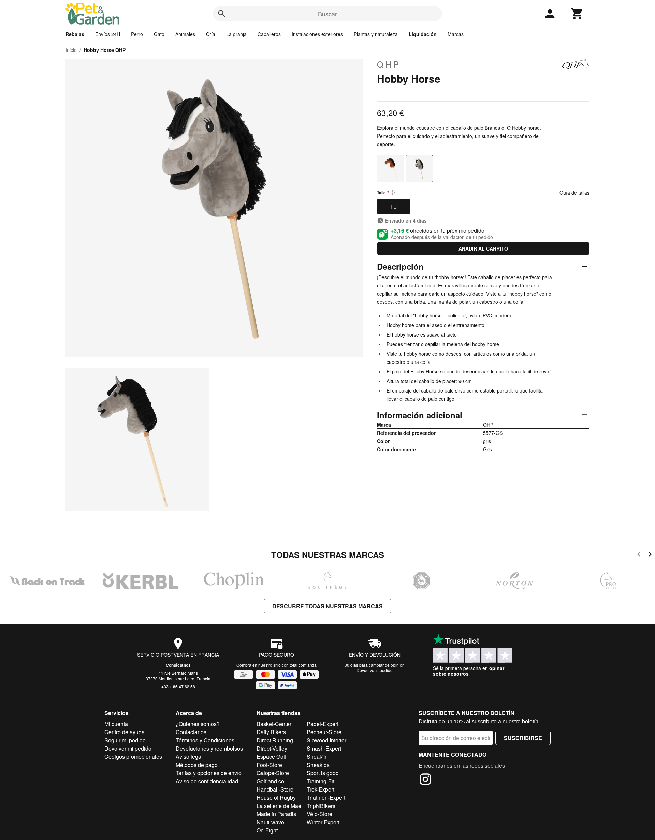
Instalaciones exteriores (317, 34)
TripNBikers (321, 806)
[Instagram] (425, 780)
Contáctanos (178, 665)
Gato (159, 34)
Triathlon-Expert (326, 797)
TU (393, 206)
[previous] (639, 555)
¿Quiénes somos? (198, 724)
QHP (389, 64)
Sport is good (323, 773)
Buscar (327, 13)
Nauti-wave (270, 822)
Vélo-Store (319, 814)
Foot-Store (269, 765)
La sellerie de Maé (279, 806)
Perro (137, 34)
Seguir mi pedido (125, 740)
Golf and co (270, 781)
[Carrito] (577, 13)
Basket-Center (274, 724)
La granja (236, 34)
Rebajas (75, 34)
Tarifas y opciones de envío (209, 773)
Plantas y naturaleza (376, 34)
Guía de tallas (574, 192)
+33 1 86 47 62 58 (178, 687)
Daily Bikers (271, 732)
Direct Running (275, 740)
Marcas (456, 34)
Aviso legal (189, 756)
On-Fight (267, 830)
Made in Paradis (276, 814)
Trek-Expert (320, 789)
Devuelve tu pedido (374, 670)
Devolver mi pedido (127, 748)
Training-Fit (320, 781)
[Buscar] (222, 13)
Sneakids (318, 765)
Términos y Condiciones (205, 740)
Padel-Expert (322, 724)
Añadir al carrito (483, 248)
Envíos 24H (107, 34)
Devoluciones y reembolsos (209, 748)
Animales (185, 34)
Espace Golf (271, 756)
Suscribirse (523, 738)
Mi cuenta (116, 724)
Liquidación (423, 34)
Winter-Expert (323, 822)
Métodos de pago (197, 765)
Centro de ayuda (124, 732)
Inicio (71, 49)
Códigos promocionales (133, 756)
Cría (210, 34)
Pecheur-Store (324, 732)
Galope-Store (273, 773)
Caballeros (269, 34)
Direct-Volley (272, 748)
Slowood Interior (326, 740)
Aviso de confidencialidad (207, 781)
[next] (650, 555)
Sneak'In (317, 756)
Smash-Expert (324, 748)
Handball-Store (275, 789)
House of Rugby (276, 797)
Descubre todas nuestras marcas (327, 606)
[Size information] (392, 192)
